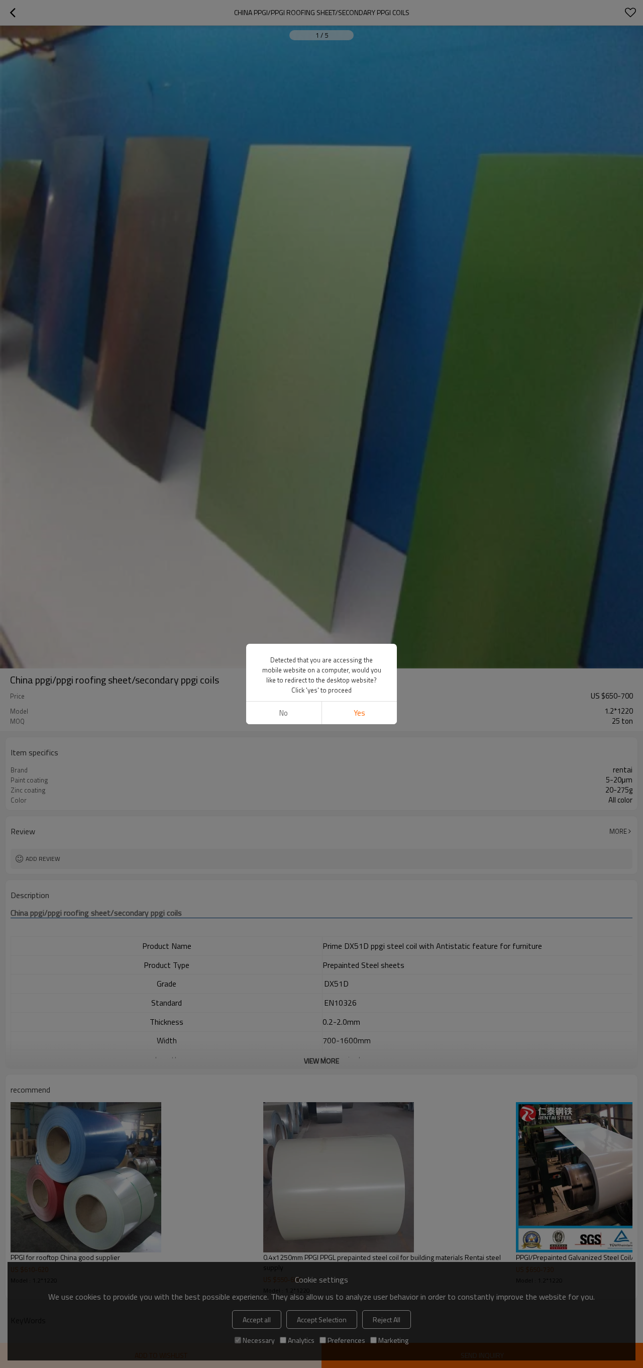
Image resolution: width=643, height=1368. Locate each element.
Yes (359, 713)
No (283, 713)
